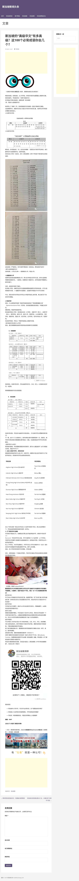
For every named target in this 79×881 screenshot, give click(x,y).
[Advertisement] (26, 63)
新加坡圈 (24, 16)
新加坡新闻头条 (10, 6)
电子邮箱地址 (8, 848)
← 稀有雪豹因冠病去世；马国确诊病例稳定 (13, 798)
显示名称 (7, 840)
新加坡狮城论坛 (41, 16)
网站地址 (7, 857)
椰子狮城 (17, 16)
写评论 (17, 49)
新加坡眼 (32, 16)
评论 (6, 816)
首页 (2, 16)
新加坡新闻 (9, 16)
